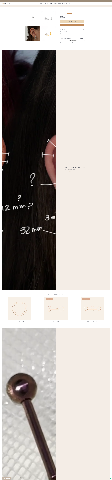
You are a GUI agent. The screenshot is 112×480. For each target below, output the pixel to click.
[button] (41, 3)
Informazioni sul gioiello (65, 31)
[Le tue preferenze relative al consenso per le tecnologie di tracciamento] (110, 478)
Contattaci (63, 33)
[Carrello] (109, 3)
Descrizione (63, 29)
